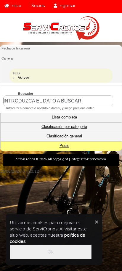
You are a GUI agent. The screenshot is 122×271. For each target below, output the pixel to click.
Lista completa (64, 117)
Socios (37, 5)
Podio (64, 146)
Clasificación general (64, 136)
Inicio (15, 5)
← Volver (20, 77)
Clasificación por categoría (64, 127)
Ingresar (66, 5)
